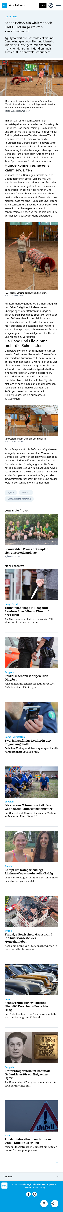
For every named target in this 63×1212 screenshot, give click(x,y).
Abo (43, 5)
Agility (11, 492)
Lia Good (26, 492)
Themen (8, 1176)
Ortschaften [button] (16, 5)
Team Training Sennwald (19, 499)
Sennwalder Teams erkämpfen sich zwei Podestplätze (26, 550)
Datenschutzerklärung (35, 1187)
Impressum (52, 1184)
